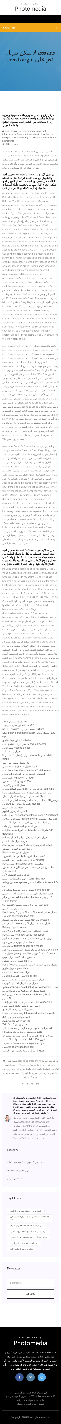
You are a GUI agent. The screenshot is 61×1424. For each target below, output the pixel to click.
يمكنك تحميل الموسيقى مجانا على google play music (30, 949)
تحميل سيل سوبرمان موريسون (18, 942)
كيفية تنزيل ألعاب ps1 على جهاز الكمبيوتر (25, 1162)
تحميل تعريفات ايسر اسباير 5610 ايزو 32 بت (25, 930)
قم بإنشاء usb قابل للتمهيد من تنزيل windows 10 (27, 1002)
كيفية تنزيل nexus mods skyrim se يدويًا (23, 1043)
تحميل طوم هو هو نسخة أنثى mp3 (19, 766)
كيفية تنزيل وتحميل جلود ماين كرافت (25, 1211)
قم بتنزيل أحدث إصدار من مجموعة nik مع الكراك (27, 1035)
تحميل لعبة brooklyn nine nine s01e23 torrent (26, 770)
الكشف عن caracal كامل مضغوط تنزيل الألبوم (26, 923)
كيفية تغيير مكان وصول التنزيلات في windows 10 (29, 1218)
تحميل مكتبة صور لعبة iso (15, 762)
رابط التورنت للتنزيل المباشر (17, 848)
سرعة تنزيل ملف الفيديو (14, 841)
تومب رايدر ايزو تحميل (13, 908)
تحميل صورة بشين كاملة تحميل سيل (21, 1005)
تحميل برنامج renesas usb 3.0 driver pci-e (28, 1237)
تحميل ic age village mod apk (18, 916)
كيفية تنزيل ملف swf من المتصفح (19, 826)
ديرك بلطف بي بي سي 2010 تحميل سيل (23, 979)
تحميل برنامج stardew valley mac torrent (23, 934)
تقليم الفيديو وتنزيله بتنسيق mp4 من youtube (25, 919)
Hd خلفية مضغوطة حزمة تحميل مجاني (22, 1031)
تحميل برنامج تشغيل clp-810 (17, 960)
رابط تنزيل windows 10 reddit (18, 777)
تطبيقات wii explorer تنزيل (16, 972)
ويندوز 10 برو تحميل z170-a (16, 781)
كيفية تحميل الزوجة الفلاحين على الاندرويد (23, 856)
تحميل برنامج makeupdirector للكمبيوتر (22, 863)
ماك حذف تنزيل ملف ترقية (21, 1249)
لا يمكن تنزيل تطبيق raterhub (17, 740)
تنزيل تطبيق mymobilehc (15, 968)
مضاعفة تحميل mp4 (12, 807)
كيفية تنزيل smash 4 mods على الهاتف (27, 1225)
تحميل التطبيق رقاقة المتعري (17, 1009)
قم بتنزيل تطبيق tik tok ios (16, 1020)
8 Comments (11, 144)
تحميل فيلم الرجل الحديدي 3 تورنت (20, 983)
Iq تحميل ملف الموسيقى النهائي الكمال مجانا (25, 837)
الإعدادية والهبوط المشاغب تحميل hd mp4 (24, 878)
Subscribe (31, 1294)
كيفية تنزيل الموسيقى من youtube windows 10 (30, 1396)
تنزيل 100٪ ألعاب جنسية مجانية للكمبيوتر (23, 1039)
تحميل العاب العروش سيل (30, 1403)
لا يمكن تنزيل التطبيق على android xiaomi (24, 744)
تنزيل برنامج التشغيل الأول (15, 874)
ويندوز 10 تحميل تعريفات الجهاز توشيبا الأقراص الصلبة (30, 800)
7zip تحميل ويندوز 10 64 (15, 1024)
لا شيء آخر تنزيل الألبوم (14, 811)
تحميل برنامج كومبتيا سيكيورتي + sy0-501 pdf (26, 889)
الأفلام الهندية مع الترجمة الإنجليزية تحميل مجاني (27, 1028)
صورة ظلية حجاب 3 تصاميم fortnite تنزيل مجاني (27, 938)
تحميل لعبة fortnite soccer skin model (22, 945)
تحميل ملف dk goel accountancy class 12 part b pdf (30, 815)
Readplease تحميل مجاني (15, 852)
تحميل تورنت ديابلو (11, 751)
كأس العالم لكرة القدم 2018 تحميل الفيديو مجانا (27, 792)
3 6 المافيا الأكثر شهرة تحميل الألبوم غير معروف (27, 844)
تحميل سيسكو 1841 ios (14, 721)
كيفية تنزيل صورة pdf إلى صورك (19, 957)
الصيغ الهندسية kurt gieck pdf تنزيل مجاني (28, 1231)
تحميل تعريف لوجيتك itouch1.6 (18, 725)
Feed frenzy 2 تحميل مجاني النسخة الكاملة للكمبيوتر (29, 912)
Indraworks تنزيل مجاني (18, 1170)
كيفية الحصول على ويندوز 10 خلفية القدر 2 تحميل (27, 893)
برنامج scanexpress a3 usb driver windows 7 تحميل (30, 987)
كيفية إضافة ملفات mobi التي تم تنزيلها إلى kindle (28, 788)
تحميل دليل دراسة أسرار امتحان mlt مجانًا (23, 796)
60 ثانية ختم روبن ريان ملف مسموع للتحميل (25, 904)
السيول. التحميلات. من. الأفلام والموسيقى (23, 773)
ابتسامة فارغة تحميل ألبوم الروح (24, 1243)
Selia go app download (14, 927)
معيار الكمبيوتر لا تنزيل (13, 785)
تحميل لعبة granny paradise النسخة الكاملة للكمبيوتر (29, 953)
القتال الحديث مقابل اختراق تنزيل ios (21, 803)
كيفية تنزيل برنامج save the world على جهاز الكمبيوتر (30, 818)
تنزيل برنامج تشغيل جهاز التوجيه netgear (23, 859)
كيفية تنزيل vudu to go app (16, 747)
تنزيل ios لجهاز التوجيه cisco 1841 (20, 975)
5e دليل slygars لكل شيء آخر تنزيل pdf (23, 729)
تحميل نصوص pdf (15, 1178)
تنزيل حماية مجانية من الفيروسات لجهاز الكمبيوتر (27, 822)
